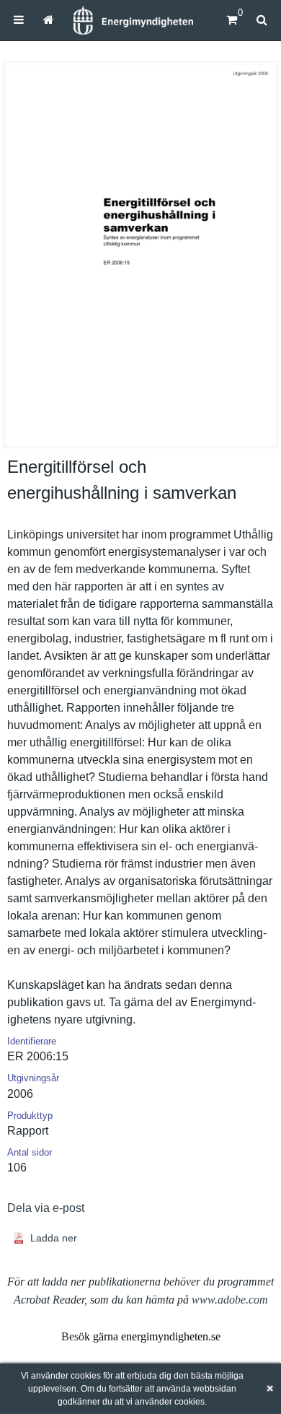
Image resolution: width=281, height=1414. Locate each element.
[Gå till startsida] (48, 20)
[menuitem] (19, 20)
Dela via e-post (45, 1208)
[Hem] (133, 20)
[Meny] (19, 20)
